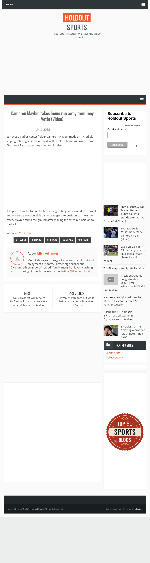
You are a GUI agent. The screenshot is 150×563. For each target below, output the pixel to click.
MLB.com (25, 233)
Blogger (138, 508)
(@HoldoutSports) (81, 271)
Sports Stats (113, 353)
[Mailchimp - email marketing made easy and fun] (137, 145)
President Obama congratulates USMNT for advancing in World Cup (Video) (124, 283)
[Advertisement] (76, 66)
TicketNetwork (114, 357)
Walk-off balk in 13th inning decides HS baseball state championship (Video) (124, 254)
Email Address (116, 129)
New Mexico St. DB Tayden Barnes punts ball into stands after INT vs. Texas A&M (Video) (124, 214)
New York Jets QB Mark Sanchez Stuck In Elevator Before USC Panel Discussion (123, 301)
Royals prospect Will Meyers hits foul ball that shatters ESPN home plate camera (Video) (28, 301)
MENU (9, 4)
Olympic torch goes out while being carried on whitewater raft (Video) (76, 301)
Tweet (22, 239)
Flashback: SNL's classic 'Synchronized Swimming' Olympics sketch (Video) (119, 315)
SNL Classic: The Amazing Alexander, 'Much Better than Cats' (133, 332)
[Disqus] (52, 432)
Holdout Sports (37, 508)
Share (37, 239)
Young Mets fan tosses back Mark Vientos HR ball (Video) (131, 234)
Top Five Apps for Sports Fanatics (124, 268)
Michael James (48, 253)
